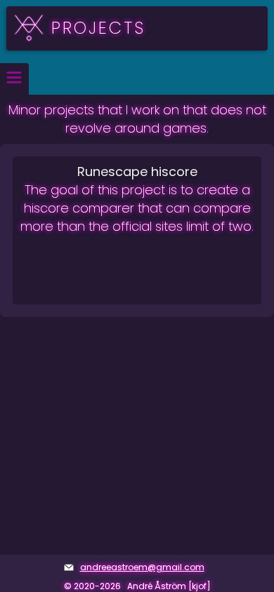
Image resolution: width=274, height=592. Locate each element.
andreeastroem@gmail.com (142, 567)
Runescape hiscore (137, 171)
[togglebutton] (14, 79)
